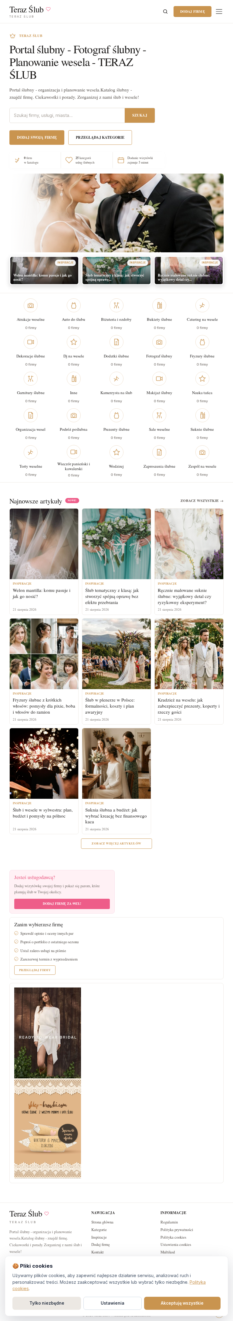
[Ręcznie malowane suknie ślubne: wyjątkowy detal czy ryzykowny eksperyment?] (189, 544)
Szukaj (139, 115)
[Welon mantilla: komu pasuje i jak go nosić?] (44, 544)
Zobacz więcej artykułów (116, 843)
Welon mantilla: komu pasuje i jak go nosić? (41, 593)
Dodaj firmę (192, 11)
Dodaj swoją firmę (37, 137)
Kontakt (97, 1252)
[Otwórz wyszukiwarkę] (165, 11)
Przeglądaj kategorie (100, 137)
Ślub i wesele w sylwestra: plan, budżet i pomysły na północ (43, 813)
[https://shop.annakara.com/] (47, 1032)
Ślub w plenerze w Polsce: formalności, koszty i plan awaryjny (110, 706)
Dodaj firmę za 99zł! (62, 903)
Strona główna (102, 1222)
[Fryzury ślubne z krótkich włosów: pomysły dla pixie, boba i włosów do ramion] (44, 654)
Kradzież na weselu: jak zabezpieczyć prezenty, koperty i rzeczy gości (189, 706)
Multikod (167, 1252)
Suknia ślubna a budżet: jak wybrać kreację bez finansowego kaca (116, 816)
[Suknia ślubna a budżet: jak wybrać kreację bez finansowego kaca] (116, 763)
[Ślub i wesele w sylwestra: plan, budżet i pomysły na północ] (44, 763)
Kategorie (99, 1229)
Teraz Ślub (25, 1214)
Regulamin (169, 1222)
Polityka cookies (173, 1237)
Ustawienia (112, 1303)
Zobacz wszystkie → (202, 501)
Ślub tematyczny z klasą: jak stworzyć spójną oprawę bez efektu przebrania (112, 596)
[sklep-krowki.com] (47, 1127)
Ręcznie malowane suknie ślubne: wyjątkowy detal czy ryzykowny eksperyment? (184, 596)
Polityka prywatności (176, 1229)
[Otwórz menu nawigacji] (219, 11)
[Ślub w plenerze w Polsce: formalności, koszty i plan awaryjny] (116, 654)
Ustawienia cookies (175, 1244)
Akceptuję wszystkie (182, 1303)
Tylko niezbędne (46, 1303)
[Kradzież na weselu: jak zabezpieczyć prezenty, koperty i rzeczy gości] (189, 654)
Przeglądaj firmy (35, 970)
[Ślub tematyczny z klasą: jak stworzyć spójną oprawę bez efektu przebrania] (116, 544)
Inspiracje (99, 1237)
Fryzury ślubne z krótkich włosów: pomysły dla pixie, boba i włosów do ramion (44, 706)
